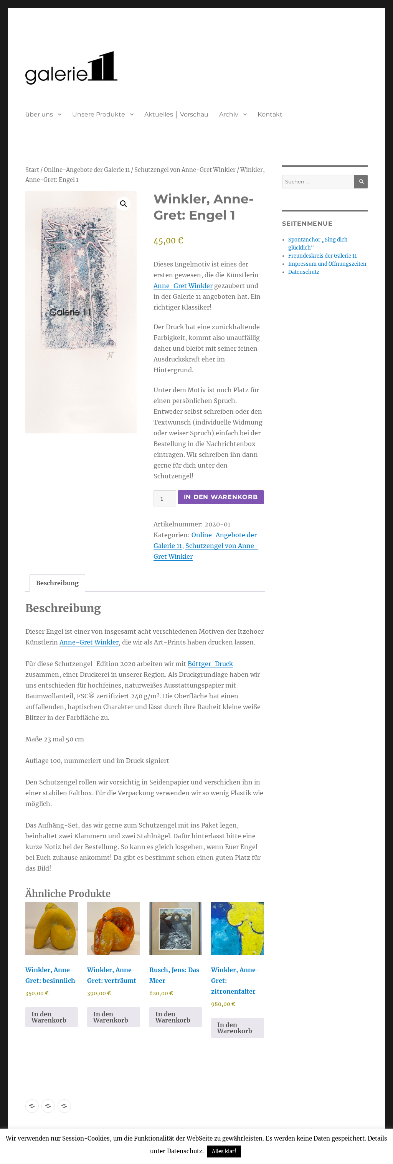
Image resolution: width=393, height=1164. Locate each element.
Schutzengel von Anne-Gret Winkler (185, 170)
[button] (123, 204)
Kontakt (270, 114)
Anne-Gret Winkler (183, 286)
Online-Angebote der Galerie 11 (87, 170)
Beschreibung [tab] (57, 583)
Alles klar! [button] (224, 1151)
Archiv (228, 114)
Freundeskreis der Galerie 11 (322, 256)
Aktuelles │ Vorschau (176, 114)
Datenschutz (303, 272)
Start (32, 170)
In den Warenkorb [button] (48, 1017)
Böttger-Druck (210, 664)
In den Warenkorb (221, 497)
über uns (39, 114)
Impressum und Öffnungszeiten (327, 264)
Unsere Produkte (98, 114)
